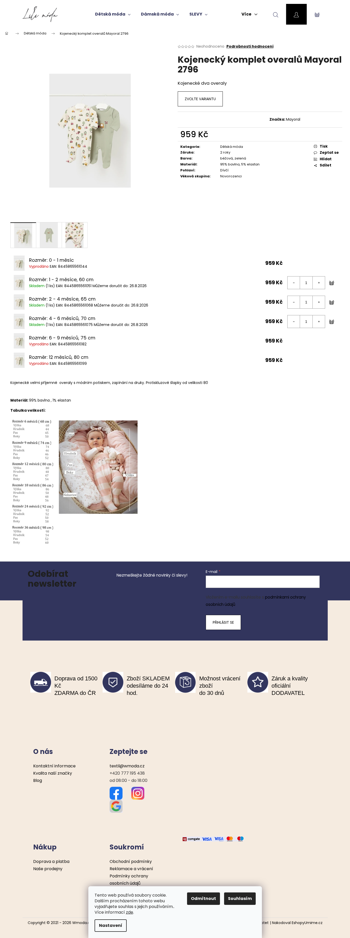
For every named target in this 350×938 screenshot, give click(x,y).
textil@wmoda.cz (127, 766)
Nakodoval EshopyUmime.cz (297, 922)
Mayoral (293, 119)
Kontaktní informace (54, 766)
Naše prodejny (47, 869)
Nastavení (110, 925)
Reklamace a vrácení (131, 869)
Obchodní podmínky (131, 861)
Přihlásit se (223, 622)
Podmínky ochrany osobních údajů (129, 879)
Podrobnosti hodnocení (250, 46)
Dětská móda (231, 146)
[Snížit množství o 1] (294, 283)
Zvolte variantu (200, 98)
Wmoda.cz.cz (84, 922)
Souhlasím (240, 898)
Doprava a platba (51, 861)
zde (129, 912)
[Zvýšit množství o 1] (318, 283)
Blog (37, 780)
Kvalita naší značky (52, 773)
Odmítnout (203, 898)
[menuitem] (113, 14)
